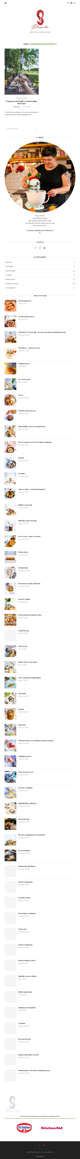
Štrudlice (21, 474)
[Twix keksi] (10, 698)
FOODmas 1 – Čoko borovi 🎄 (29, 348)
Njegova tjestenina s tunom (28, 1055)
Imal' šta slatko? (40, 271)
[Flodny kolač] (10, 557)
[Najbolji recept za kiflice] (10, 981)
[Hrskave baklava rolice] (10, 965)
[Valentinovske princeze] (10, 415)
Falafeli (21, 458)
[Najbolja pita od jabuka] (10, 1012)
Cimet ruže (22, 929)
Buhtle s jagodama (25, 992)
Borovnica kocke (24, 1039)
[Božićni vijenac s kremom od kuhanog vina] (10, 1075)
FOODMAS (40, 266)
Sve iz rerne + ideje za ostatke (29, 536)
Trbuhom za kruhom (21, 98)
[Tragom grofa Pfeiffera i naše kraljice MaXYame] (22, 72)
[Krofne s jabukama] (10, 887)
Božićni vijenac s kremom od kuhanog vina (34, 1070)
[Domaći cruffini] (10, 604)
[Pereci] (10, 400)
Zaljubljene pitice (25, 756)
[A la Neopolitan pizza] (10, 321)
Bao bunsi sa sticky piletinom (29, 584)
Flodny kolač (23, 552)
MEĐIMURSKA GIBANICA (27, 803)
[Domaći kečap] (10, 635)
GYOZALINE (22, 646)
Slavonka (17, 107)
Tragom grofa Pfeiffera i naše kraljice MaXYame (21, 102)
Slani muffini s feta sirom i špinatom (31, 427)
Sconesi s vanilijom (25, 788)
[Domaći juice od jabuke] (10, 918)
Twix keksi (22, 694)
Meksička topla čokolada (27, 521)
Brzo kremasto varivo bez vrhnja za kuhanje (35, 442)
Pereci (20, 395)
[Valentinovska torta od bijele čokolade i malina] (10, 745)
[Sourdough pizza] (10, 306)
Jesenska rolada (24, 898)
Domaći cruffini (24, 599)
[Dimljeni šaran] (10, 368)
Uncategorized (40, 288)
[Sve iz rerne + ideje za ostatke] (10, 541)
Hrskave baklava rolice (26, 961)
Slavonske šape (24, 819)
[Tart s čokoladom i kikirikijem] (10, 682)
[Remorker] (10, 730)
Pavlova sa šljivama (25, 945)
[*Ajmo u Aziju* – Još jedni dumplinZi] (10, 494)
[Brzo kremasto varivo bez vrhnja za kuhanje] (10, 447)
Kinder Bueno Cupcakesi (27, 662)
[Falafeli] (10, 463)
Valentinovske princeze (27, 411)
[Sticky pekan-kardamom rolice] (10, 620)
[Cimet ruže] (10, 934)
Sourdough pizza (24, 301)
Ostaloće (40, 275)
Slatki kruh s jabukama (26, 866)
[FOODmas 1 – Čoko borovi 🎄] (10, 353)
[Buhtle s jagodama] (10, 997)
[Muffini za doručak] (10, 510)
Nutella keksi (23, 568)
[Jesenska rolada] (10, 902)
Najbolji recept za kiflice (27, 976)
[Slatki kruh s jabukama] (10, 871)
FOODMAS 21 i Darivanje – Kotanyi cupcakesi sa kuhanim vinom (42, 332)
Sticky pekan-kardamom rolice (30, 615)
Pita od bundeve (24, 851)
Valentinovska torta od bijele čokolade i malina (35, 741)
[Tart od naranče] (10, 384)
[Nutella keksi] (10, 573)
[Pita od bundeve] (10, 855)
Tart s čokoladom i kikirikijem (29, 678)
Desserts (40, 262)
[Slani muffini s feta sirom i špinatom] (10, 431)
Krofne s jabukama (25, 882)
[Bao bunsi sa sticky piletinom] (10, 588)
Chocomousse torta (25, 772)
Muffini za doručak (25, 505)
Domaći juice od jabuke (27, 913)
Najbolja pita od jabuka (27, 1008)
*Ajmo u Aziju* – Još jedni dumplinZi (31, 489)
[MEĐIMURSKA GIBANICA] (10, 808)
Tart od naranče (24, 379)
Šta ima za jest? (40, 279)
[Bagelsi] (10, 714)
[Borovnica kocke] (10, 1044)
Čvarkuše (21, 1023)
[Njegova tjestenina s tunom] (10, 1059)
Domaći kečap (23, 631)
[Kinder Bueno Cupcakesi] (10, 667)
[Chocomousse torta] (10, 777)
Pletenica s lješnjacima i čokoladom (31, 835)
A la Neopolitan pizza (26, 317)
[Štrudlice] (10, 478)
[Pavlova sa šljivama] (10, 949)
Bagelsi (21, 709)
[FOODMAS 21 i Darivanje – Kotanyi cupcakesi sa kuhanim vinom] (10, 337)
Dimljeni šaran (23, 364)
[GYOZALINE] (10, 651)
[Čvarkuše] (10, 1028)
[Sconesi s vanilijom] (10, 792)
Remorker (22, 725)
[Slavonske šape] (10, 824)
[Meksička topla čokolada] (10, 525)
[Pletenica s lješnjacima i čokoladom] (10, 840)
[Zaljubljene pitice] (10, 761)
